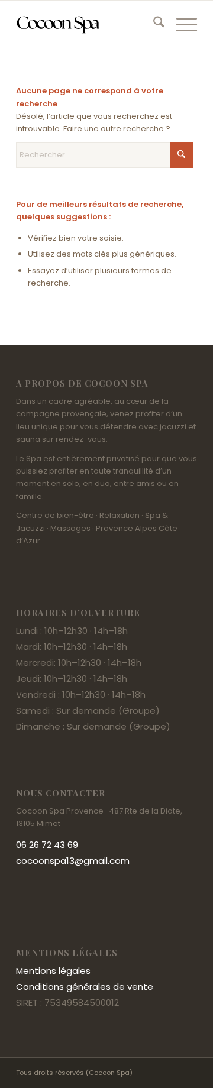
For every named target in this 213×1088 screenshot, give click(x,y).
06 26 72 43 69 (47, 844)
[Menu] (180, 24)
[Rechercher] (152, 24)
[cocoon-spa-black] (88, 24)
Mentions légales (53, 970)
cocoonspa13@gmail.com (73, 860)
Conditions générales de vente (84, 986)
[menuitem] (152, 24)
